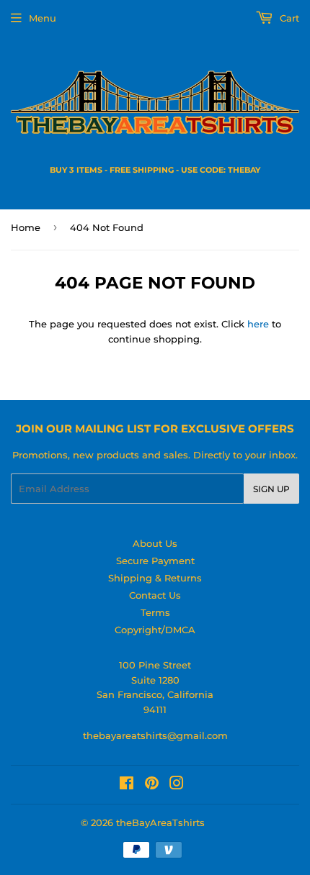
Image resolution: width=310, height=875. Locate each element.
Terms (155, 612)
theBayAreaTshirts (160, 822)
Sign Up (271, 489)
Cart (288, 18)
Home (25, 227)
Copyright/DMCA (155, 629)
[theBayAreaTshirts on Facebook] (126, 785)
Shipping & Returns (155, 578)
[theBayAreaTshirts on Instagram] (176, 785)
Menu (42, 18)
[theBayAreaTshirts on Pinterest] (151, 785)
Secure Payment (155, 560)
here (258, 324)
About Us (155, 543)
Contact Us (155, 595)
